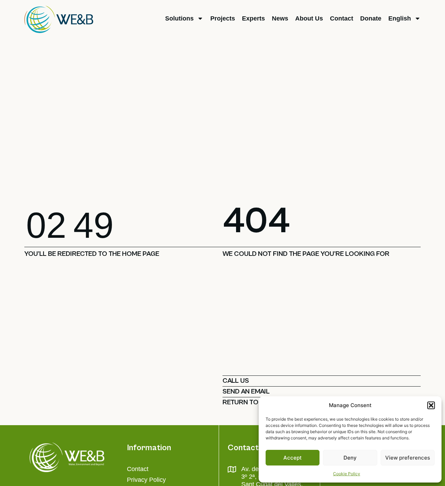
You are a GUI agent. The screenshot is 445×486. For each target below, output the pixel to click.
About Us (309, 18)
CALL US (235, 381)
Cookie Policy (346, 473)
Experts (253, 18)
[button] (431, 405)
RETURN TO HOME (250, 402)
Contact (341, 18)
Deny (350, 457)
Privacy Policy (146, 479)
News (280, 18)
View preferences (407, 457)
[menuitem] (404, 18)
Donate (370, 18)
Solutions (179, 18)
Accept (292, 457)
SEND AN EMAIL (246, 392)
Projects (222, 18)
